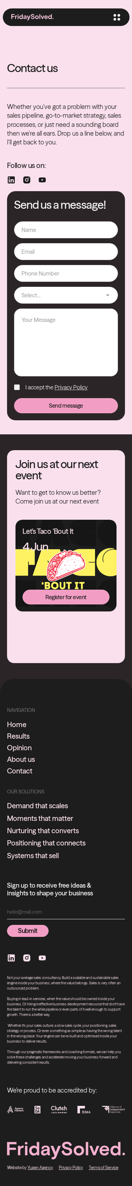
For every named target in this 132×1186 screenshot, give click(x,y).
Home (16, 724)
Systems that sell (33, 855)
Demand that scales (37, 805)
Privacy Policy (71, 387)
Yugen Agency (40, 1167)
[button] (116, 17)
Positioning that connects (46, 842)
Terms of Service (103, 1167)
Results (18, 736)
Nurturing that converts (43, 830)
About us (21, 759)
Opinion (19, 747)
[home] (32, 17)
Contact (19, 771)
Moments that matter (40, 818)
